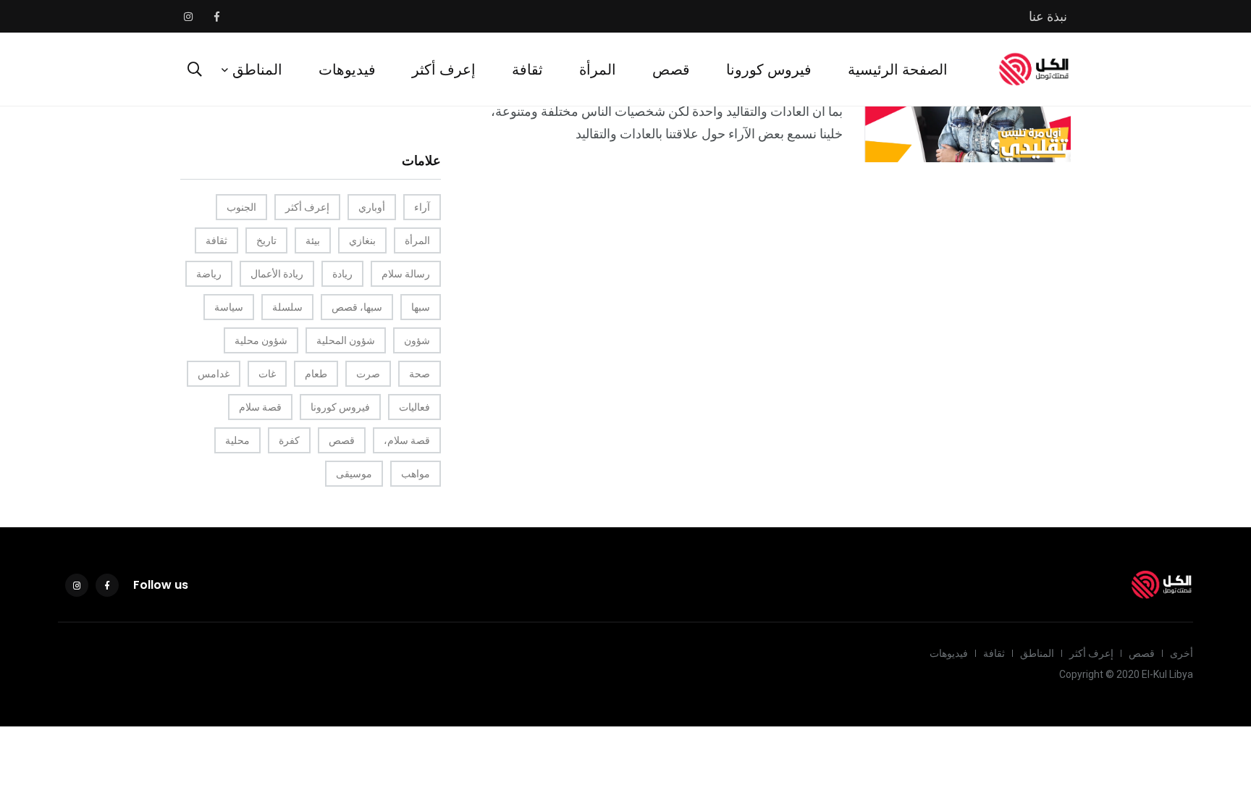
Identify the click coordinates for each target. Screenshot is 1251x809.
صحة (419, 374)
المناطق (257, 69)
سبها (420, 307)
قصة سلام (260, 407)
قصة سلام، (407, 440)
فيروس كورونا (769, 69)
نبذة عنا (1048, 16)
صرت (368, 374)
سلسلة (287, 307)
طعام (316, 374)
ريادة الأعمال (276, 274)
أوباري (371, 207)
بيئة (313, 240)
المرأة (597, 69)
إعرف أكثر (444, 69)
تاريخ (266, 240)
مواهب (415, 473)
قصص (671, 69)
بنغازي (362, 240)
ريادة (342, 274)
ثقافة (527, 69)
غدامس (213, 374)
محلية (237, 440)
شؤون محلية (261, 340)
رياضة (209, 274)
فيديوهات (347, 69)
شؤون (417, 340)
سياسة (228, 307)
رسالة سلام (406, 274)
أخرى (1181, 653)
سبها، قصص (357, 307)
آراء (422, 207)
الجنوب (241, 207)
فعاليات (414, 407)
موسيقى (354, 473)
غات (267, 374)
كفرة (289, 440)
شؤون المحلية (345, 340)
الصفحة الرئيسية (898, 69)
